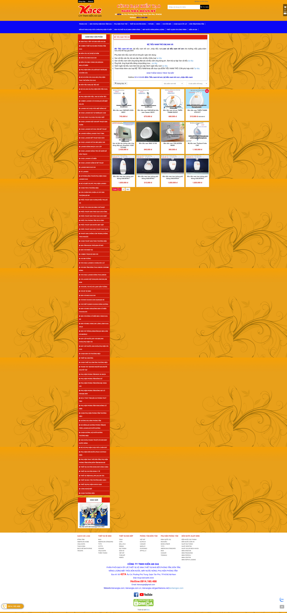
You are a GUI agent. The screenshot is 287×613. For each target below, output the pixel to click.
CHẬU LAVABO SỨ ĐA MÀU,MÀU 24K (93, 142)
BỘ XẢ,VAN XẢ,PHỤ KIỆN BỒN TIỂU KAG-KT (93, 90)
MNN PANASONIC (187, 553)
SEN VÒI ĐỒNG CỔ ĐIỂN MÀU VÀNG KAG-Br (93, 317)
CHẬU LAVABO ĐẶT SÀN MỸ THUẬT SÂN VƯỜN (93, 123)
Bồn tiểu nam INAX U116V (148, 143)
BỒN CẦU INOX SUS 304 (89, 58)
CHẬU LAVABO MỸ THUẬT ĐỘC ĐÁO (92, 138)
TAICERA (80, 551)
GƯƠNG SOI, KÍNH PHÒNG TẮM (91, 421)
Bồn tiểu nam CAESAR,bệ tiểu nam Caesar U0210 (148, 111)
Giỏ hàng (285, 11)
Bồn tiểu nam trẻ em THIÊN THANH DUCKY (172, 111)
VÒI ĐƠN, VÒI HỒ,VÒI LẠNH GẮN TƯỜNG (94, 287)
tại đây (159, 58)
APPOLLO (143, 551)
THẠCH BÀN (81, 546)
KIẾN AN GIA (193, 29)
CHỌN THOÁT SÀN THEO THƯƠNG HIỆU (94, 241)
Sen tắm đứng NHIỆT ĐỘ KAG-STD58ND (92, 527)
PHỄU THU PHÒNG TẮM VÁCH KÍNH (92, 220)
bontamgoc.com (176, 587)
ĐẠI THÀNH (122, 548)
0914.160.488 (14, 606)
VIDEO (158, 24)
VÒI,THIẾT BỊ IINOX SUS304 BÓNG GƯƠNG (94, 304)
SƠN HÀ (121, 551)
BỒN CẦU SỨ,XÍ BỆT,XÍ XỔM (90, 53)
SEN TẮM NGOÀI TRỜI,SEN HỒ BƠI (92, 245)
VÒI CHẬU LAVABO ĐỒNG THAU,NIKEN (93, 275)
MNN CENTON (186, 557)
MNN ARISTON (186, 551)
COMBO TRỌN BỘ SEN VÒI (89, 254)
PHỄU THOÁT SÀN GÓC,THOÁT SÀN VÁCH (94, 229)
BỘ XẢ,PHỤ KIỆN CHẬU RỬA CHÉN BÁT (94, 447)
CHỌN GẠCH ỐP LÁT (180, 24)
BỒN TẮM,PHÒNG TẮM (196, 24)
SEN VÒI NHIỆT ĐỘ (87, 250)
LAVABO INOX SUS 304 (88, 167)
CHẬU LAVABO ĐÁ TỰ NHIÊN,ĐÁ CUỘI (93, 113)
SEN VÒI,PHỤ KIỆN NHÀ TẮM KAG (101, 24)
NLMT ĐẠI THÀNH (187, 544)
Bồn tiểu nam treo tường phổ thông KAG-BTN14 (173, 177)
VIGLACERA (81, 544)
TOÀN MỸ (122, 555)
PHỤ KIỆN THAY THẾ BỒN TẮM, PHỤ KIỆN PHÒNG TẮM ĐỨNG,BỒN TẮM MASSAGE (93, 461)
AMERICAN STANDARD (105, 542)
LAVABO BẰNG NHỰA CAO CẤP (91, 147)
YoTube (151, 24)
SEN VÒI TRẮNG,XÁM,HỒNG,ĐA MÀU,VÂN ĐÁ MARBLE (93, 332)
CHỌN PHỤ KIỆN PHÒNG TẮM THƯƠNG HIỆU (92, 414)
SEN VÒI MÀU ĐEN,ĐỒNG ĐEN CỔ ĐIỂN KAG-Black (92, 310)
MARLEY (143, 546)
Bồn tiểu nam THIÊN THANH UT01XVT (197, 111)
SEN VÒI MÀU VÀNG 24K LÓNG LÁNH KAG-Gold (94, 325)
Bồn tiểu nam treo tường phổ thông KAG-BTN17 (123, 177)
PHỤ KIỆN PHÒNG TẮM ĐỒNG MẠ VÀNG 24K (93, 384)
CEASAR (101, 548)
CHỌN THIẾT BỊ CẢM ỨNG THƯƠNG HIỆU (94, 362)
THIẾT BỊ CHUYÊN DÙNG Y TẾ (90, 471)
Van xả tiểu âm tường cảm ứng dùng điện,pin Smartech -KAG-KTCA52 (123, 145)
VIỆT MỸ (121, 553)
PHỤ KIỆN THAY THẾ (120, 24)
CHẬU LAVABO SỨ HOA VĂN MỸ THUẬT (94, 129)
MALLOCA (122, 544)
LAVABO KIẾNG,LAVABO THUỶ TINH (92, 133)
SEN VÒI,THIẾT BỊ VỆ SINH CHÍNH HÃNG (127, 29)
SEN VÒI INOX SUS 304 (88, 295)
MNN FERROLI (186, 555)
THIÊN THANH (102, 553)
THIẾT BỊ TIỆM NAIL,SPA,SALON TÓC (92, 476)
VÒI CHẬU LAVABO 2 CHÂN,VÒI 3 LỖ (92, 263)
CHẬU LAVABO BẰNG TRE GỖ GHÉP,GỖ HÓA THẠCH (93, 152)
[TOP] (282, 607)
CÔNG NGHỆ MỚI (86, 489)
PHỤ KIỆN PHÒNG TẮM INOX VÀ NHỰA (93, 374)
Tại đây (197, 68)
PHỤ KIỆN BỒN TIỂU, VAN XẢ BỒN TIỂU (93, 97)
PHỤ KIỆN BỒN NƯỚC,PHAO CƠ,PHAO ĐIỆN (92, 453)
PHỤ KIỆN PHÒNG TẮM (169, 536)
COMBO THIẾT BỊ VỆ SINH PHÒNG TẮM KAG (92, 47)
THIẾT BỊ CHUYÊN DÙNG (138, 24)
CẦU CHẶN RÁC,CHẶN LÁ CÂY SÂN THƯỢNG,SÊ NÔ (91, 193)
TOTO (100, 544)
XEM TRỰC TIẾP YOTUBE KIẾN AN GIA (93, 41)
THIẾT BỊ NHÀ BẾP (126, 536)
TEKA (121, 539)
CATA (120, 542)
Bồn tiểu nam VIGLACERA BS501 (173, 144)
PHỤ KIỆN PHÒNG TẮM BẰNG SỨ (91, 379)
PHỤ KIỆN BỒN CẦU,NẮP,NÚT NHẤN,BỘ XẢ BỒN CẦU (93, 71)
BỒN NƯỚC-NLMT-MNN (191, 536)
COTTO (100, 546)
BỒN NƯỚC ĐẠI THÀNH (189, 539)
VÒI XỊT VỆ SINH (86, 291)
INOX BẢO (164, 542)
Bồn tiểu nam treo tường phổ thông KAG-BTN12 (148, 177)
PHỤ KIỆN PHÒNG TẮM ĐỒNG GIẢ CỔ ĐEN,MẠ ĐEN (92, 392)
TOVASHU (164, 555)
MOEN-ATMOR (165, 544)
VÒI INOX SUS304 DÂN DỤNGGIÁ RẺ (92, 300)
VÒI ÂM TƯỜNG (86, 258)
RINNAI (121, 546)
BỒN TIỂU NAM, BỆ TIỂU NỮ (90, 85)
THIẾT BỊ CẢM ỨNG (87, 358)
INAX (99, 539)
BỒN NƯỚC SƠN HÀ (188, 542)
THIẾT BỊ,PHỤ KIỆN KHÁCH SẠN (91, 484)
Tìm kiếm (205, 7)
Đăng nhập (82, 1)
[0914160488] (282, 599)
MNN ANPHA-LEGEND (189, 560)
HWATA (121, 557)
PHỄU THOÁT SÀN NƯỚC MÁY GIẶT (92, 225)
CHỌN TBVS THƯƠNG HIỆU (90, 188)
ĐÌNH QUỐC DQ (166, 539)
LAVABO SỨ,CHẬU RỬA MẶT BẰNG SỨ (93, 108)
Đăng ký (90, 1)
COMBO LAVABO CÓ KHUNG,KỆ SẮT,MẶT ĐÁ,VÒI (93, 102)
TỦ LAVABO (84, 172)
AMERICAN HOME (83, 542)
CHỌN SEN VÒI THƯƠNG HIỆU (90, 354)
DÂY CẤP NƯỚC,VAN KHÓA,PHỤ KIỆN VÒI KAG (93, 347)
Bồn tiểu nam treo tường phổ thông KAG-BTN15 (197, 177)
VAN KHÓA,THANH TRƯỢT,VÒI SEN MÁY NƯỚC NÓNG (93, 441)
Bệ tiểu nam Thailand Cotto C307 (197, 144)
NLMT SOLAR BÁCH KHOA (190, 548)
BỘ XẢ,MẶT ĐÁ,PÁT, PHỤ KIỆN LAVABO (93, 183)
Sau (128, 189)
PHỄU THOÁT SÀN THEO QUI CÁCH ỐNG (94, 212)
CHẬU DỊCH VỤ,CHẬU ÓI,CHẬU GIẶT (92, 117)
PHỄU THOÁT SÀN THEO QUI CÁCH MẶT (94, 216)
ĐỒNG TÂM (80, 539)
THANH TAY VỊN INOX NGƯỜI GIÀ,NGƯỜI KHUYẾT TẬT (93, 368)
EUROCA (143, 542)
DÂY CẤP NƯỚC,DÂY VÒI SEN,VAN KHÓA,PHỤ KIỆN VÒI (91, 340)
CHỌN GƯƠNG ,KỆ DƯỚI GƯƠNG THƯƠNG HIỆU (90, 434)
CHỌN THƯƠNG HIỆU (88, 493)
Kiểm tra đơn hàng (202, 1)
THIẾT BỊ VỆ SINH (104, 536)
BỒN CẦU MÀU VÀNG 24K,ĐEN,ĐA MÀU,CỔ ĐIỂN (91, 63)
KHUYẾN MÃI (167, 24)
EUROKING (143, 548)
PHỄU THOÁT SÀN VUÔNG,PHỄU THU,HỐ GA (93, 201)
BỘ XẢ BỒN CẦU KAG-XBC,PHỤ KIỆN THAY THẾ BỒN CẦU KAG (92, 78)
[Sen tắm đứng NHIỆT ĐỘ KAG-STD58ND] (93, 514)
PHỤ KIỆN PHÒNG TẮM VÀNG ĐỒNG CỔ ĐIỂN (93, 407)
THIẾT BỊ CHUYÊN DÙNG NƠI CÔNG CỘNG (94, 467)
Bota (148, 610)
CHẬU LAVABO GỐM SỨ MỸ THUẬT (92, 163)
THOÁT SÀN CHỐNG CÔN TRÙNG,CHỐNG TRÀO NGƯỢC (93, 235)
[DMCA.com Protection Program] (143, 602)
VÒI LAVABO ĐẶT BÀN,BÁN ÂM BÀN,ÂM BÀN (93, 280)
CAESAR (143, 544)
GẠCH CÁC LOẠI (83, 536)
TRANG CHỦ (83, 24)
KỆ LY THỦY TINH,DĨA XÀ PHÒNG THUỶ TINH (92, 399)
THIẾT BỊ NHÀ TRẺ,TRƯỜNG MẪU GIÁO (93, 480)
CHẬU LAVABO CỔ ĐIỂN (89, 158)
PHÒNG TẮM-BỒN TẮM (149, 536)
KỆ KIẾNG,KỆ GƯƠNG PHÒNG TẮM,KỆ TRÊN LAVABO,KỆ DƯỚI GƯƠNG (92, 426)
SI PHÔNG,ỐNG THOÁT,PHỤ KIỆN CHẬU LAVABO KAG (93, 177)
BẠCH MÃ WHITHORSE (84, 548)
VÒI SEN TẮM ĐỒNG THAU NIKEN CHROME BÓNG (94, 268)
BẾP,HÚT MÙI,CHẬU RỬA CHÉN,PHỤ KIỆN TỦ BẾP (95, 29)
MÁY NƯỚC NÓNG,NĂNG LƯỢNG (153, 29)
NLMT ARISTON (187, 546)
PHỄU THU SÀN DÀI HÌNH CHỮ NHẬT (93, 207)
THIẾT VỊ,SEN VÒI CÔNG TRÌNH (177, 29)
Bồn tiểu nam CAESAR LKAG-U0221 (123, 111)
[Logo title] (93, 11)
